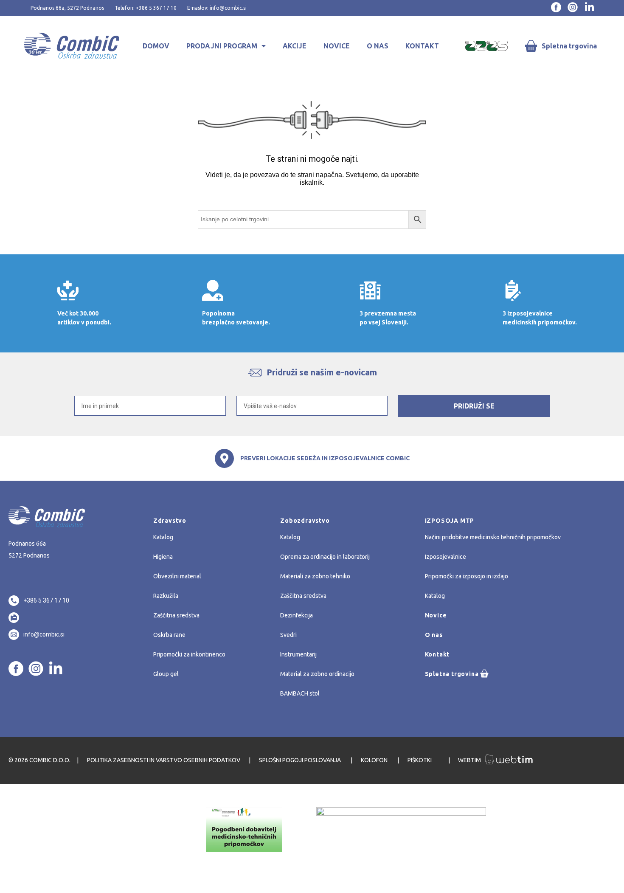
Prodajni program (221, 46)
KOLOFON (375, 760)
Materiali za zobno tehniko (315, 576)
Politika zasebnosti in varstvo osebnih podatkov (163, 760)
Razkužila (165, 595)
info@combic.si (44, 634)
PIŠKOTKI (420, 760)
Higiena (163, 556)
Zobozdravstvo (304, 520)
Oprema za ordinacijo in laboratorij (325, 556)
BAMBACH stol (300, 693)
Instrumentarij (298, 654)
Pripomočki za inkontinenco (189, 654)
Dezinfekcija (296, 615)
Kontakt (422, 46)
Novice (336, 46)
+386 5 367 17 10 (46, 600)
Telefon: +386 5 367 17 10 (146, 8)
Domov (156, 46)
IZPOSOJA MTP (450, 520)
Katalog (163, 537)
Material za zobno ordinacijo (317, 673)
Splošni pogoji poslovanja (300, 760)
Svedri (288, 634)
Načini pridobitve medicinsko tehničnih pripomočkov (493, 537)
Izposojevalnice (445, 556)
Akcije (294, 46)
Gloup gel (166, 673)
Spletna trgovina (569, 46)
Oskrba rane (169, 634)
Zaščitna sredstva (176, 615)
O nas (377, 46)
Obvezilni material (177, 576)
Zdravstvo (169, 520)
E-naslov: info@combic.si (217, 8)
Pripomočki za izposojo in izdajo (466, 576)
